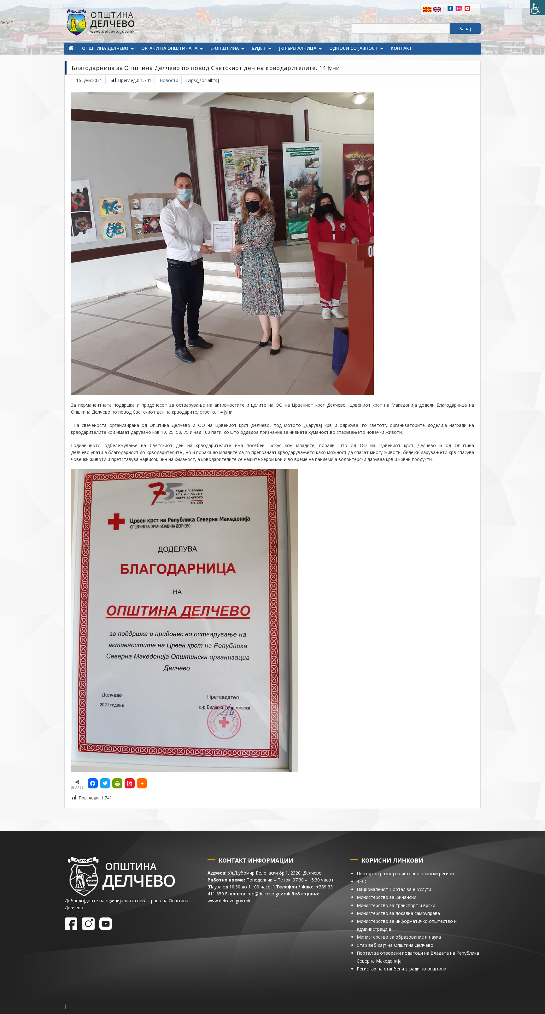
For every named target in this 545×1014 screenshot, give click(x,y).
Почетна (71, 48)
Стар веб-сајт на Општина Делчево (395, 945)
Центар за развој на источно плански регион (405, 873)
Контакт (401, 48)
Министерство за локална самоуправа (398, 913)
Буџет (259, 48)
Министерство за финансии (386, 897)
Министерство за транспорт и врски (396, 905)
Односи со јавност (353, 48)
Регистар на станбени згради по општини (401, 969)
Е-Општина (224, 48)
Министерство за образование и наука (399, 937)
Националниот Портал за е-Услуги (394, 889)
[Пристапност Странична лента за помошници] (537, 7)
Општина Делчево (105, 48)
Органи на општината (169, 48)
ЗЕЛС (362, 881)
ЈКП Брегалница (297, 48)
